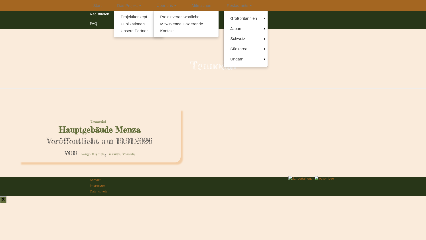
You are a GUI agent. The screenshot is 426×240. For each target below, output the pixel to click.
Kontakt (167, 31)
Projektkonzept (134, 17)
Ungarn (236, 59)
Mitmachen (201, 5)
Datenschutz (98, 191)
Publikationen (133, 24)
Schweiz (237, 38)
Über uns (165, 5)
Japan (235, 28)
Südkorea (238, 49)
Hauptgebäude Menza (100, 130)
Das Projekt (128, 5)
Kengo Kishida (92, 154)
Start (97, 5)
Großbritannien (243, 18)
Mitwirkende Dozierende (181, 24)
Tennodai (98, 121)
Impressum (98, 185)
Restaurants (238, 5)
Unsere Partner (134, 31)
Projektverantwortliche (179, 17)
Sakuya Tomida (122, 154)
